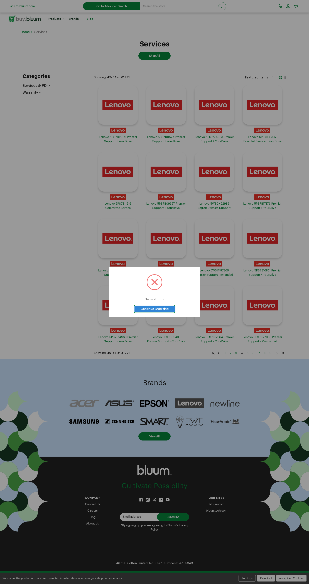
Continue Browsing (155, 308)
